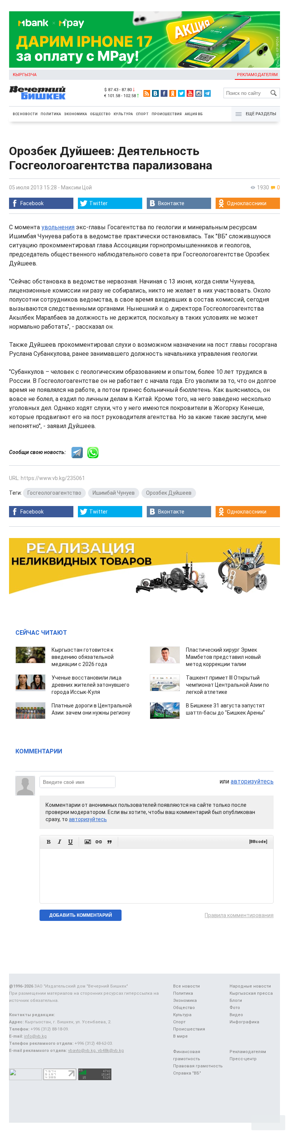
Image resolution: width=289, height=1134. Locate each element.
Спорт (142, 114)
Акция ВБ (194, 114)
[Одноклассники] (172, 93)
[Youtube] (190, 93)
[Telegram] (207, 93)
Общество (100, 114)
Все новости (25, 114)
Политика (51, 114)
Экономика (75, 114)
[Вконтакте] (155, 93)
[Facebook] (164, 93)
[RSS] (146, 93)
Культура (123, 114)
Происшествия (167, 114)
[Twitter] (181, 93)
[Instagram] (198, 93)
